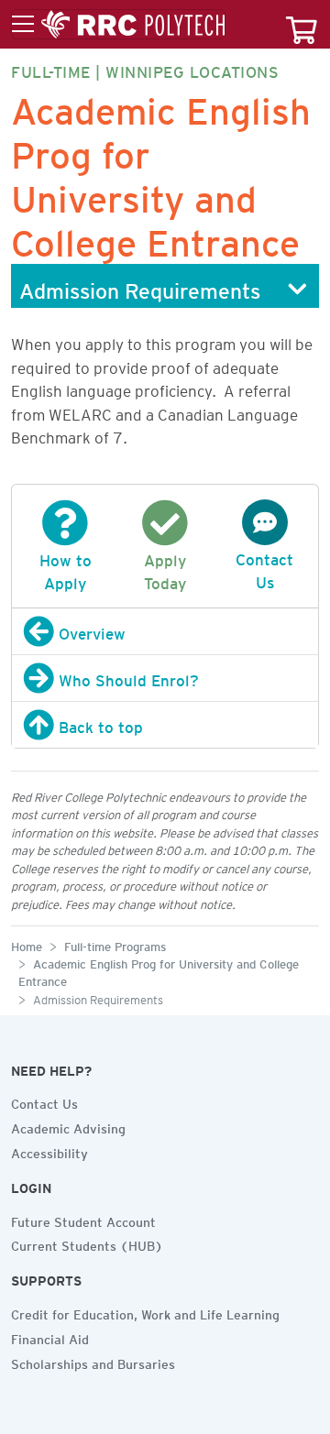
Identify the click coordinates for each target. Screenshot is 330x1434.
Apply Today (165, 569)
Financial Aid (50, 1336)
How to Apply (65, 569)
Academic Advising (68, 1126)
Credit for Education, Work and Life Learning (145, 1312)
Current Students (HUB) (87, 1243)
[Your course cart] (301, 24)
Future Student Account (83, 1219)
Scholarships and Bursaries (93, 1361)
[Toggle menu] (118, 24)
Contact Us (264, 568)
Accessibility (49, 1150)
